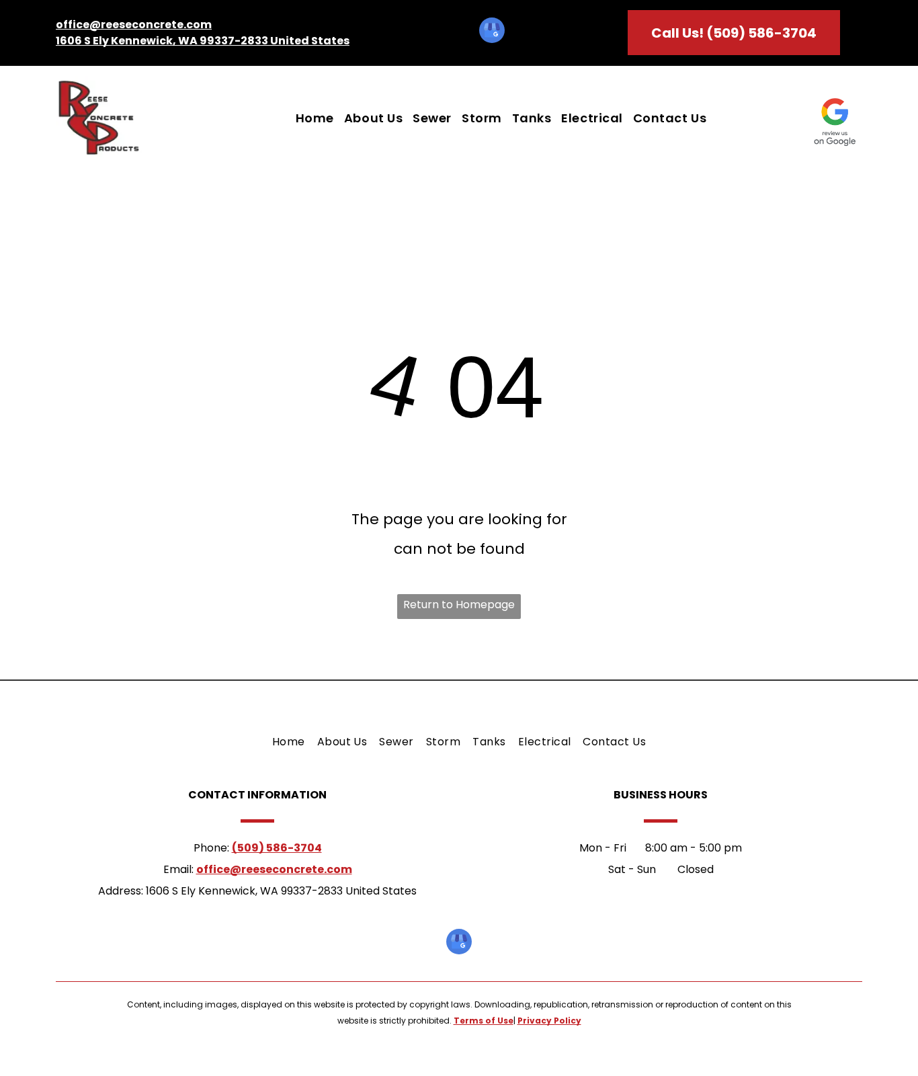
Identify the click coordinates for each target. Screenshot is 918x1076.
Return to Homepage (459, 604)
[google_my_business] (492, 31)
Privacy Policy (549, 1020)
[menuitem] (310, 118)
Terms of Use (483, 1020)
